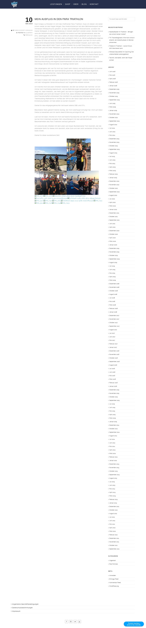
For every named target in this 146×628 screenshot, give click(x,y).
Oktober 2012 (113, 510)
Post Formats (113, 564)
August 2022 (113, 195)
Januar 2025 (113, 110)
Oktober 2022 (113, 188)
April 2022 (112, 202)
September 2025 (114, 100)
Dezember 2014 (114, 425)
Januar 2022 (113, 209)
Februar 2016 (113, 382)
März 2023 (112, 170)
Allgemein (29, 32)
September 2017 (114, 326)
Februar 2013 (113, 499)
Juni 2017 (112, 337)
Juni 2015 (112, 407)
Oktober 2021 (113, 216)
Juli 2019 (112, 266)
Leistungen (56, 4)
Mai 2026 (112, 75)
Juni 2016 (112, 372)
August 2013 (113, 478)
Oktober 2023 (113, 146)
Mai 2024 (112, 135)
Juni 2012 (112, 520)
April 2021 (112, 227)
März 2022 (112, 206)
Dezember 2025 (114, 89)
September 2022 (114, 192)
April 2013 (112, 492)
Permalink (29, 35)
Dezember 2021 (114, 213)
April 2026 (112, 78)
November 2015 (114, 393)
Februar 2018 (113, 308)
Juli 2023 (112, 156)
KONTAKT (94, 4)
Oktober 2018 (113, 291)
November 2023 (114, 142)
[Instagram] (70, 621)
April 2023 (112, 167)
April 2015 (112, 414)
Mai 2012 (112, 524)
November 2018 (114, 287)
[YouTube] (79, 621)
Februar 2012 (113, 535)
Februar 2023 (113, 174)
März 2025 (112, 107)
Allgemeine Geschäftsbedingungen (25, 604)
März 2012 (112, 531)
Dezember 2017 (114, 315)
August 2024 (113, 124)
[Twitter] (75, 621)
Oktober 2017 (113, 322)
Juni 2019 (112, 269)
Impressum (16, 611)
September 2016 (114, 361)
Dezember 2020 (114, 230)
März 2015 (112, 418)
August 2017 (113, 329)
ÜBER (75, 4)
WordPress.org (114, 586)
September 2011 (114, 549)
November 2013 (114, 467)
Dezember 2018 (114, 283)
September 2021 (114, 220)
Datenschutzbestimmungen (22, 607)
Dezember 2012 (114, 506)
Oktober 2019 (113, 255)
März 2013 (112, 496)
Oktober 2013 (113, 471)
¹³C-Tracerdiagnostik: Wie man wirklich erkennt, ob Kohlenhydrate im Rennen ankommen (121, 40)
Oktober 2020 (113, 234)
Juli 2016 (112, 368)
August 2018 (113, 294)
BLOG (84, 4)
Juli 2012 (112, 517)
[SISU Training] (14, 4)
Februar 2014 (113, 457)
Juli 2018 (112, 298)
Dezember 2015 (114, 390)
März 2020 (112, 241)
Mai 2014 (112, 446)
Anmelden (112, 575)
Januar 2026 (113, 85)
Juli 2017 (112, 333)
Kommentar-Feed (115, 582)
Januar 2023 (113, 177)
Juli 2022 (112, 199)
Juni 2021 (112, 223)
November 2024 (114, 114)
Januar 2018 (113, 312)
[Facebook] (66, 621)
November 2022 (114, 184)
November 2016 (114, 354)
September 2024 (114, 121)
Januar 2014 (113, 460)
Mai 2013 (112, 489)
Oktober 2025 (113, 96)
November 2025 (114, 93)
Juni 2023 (112, 160)
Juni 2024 (112, 131)
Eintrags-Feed (113, 579)
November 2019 (114, 252)
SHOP (67, 4)
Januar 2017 (113, 347)
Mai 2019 (112, 273)
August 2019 (113, 262)
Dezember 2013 (114, 464)
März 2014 (112, 453)
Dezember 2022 (114, 181)
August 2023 (113, 153)
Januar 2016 (113, 386)
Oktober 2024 (113, 117)
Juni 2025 (112, 103)
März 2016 (112, 379)
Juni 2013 (112, 485)
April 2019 (112, 276)
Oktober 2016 (113, 358)
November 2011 (114, 542)
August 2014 (113, 436)
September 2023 (114, 149)
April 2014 (112, 450)
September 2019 (114, 259)
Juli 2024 (112, 128)
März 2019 (112, 280)
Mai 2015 (112, 411)
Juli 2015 (112, 404)
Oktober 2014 (113, 428)
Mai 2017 (112, 340)
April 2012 (112, 527)
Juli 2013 (112, 481)
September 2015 (114, 400)
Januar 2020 (113, 245)
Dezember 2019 (114, 248)
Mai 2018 (112, 301)
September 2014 (114, 432)
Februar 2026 (113, 82)
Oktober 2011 (113, 545)
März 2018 (112, 305)
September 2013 (114, 474)
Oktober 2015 (113, 397)
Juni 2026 (112, 71)
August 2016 (113, 365)
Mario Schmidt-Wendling (23, 30)
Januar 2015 (113, 421)
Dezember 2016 (114, 351)
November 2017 (114, 319)
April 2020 (112, 238)
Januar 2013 (113, 503)
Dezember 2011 (114, 538)
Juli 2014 (112, 439)
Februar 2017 (113, 344)
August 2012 (113, 513)
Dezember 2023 (114, 139)
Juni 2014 (112, 443)
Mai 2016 (112, 375)
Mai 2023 (112, 163)
